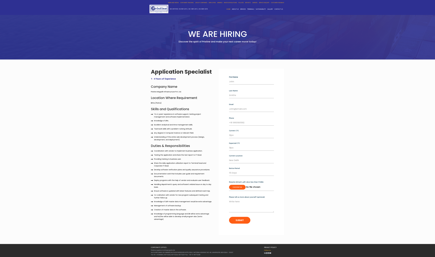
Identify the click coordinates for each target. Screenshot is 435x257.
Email (231, 104)
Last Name (233, 91)
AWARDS (219, 2)
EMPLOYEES (212, 2)
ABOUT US (235, 9)
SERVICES (243, 9)
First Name (233, 77)
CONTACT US (278, 9)
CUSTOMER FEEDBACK (277, 2)
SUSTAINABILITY (261, 9)
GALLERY (270, 9)
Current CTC (234, 131)
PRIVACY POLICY (270, 247)
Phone (231, 118)
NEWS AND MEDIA (173, 2)
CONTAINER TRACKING (187, 2)
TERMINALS (250, 9)
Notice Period (234, 168)
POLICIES (241, 2)
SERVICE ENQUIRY (264, 2)
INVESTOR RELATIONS (230, 2)
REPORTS (248, 2)
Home (228, 9)
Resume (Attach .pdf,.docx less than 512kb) (246, 182)
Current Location (236, 156)
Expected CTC (234, 143)
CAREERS (254, 2)
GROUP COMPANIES (201, 2)
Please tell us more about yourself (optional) (247, 197)
